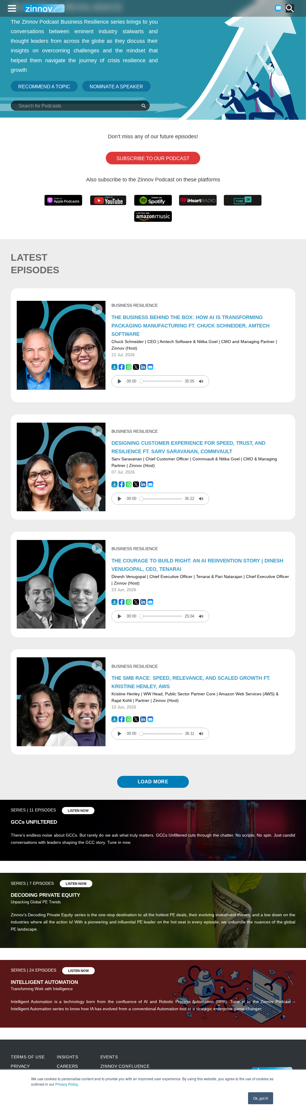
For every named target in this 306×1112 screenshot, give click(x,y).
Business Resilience (134, 305)
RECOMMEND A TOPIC (44, 86)
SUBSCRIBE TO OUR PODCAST (153, 158)
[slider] (161, 381)
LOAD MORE (153, 781)
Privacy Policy (66, 1084)
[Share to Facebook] (122, 368)
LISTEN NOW (78, 810)
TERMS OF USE (28, 1057)
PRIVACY (20, 1066)
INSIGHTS (67, 1057)
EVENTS (109, 1057)
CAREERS (67, 1066)
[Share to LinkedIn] (143, 368)
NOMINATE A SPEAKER (116, 86)
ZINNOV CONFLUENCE (125, 1066)
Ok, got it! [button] (260, 1098)
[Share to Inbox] (150, 368)
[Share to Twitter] (136, 368)
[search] (290, 8)
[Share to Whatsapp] (129, 368)
